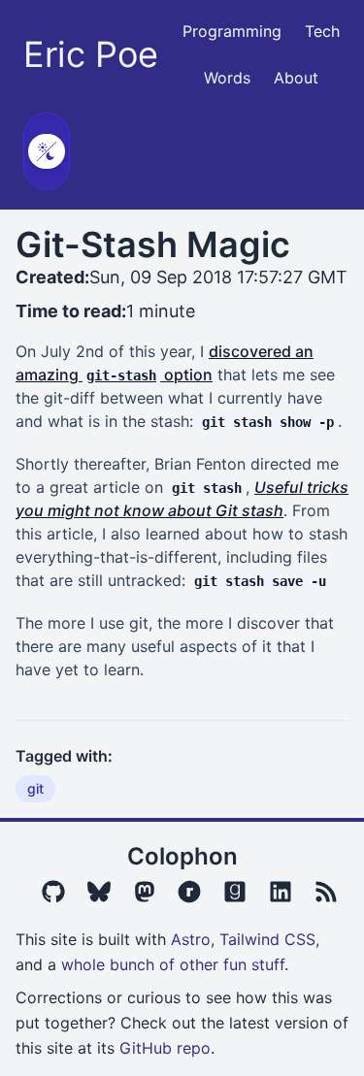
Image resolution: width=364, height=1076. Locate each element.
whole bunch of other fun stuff (172, 964)
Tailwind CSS (267, 939)
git (35, 788)
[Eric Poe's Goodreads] (235, 891)
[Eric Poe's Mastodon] (144, 891)
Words (227, 77)
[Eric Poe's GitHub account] (53, 891)
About (296, 77)
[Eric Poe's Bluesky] (99, 891)
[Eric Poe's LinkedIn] (280, 891)
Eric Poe (90, 54)
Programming (231, 31)
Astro (191, 939)
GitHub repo (165, 1048)
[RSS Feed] (326, 891)
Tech (322, 31)
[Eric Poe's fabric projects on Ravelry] (189, 891)
